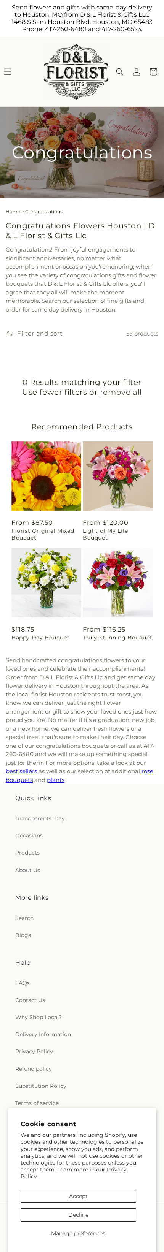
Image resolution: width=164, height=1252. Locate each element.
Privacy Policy (34, 1051)
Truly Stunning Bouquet (117, 637)
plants (55, 779)
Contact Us (30, 1000)
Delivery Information (43, 1034)
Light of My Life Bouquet (105, 534)
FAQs (22, 983)
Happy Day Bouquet (40, 637)
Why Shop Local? (38, 1017)
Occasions (29, 835)
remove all (121, 392)
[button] (119, 71)
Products (27, 852)
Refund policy (33, 1068)
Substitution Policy (40, 1086)
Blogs (23, 935)
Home (13, 211)
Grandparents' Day (40, 818)
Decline (78, 1214)
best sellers (21, 771)
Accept (78, 1196)
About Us (27, 870)
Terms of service (37, 1103)
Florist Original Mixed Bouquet (42, 534)
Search (24, 918)
